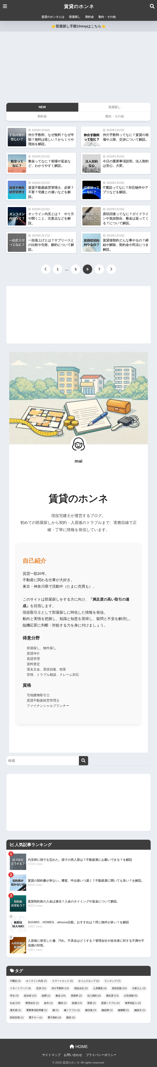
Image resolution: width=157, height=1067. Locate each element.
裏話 (62, 1003)
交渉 (41, 988)
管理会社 (32, 1003)
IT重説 (15, 981)
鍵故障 (107, 1010)
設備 (77, 1003)
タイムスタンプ (88, 981)
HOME (81, 1046)
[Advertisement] (78, 67)
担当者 (30, 995)
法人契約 (94, 995)
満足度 (112, 995)
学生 (14, 995)
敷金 (61, 995)
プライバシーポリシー (101, 1055)
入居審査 (100, 988)
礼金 (15, 1003)
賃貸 (91, 1003)
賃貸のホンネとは (52, 16)
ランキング (112, 981)
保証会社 (81, 988)
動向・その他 (107, 16)
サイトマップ (51, 1055)
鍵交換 (90, 1010)
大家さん (139, 988)
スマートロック (62, 981)
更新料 (76, 995)
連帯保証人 (133, 1003)
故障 (46, 995)
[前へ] (45, 269)
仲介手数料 (60, 988)
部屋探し (75, 16)
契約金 (89, 16)
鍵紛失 (139, 1010)
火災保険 (130, 995)
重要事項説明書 (36, 1010)
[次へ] (111, 269)
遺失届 (15, 1010)
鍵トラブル (72, 1010)
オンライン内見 (36, 981)
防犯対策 (17, 1017)
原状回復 (119, 988)
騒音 (70, 1017)
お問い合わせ (73, 1055)
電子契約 (54, 1017)
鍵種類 (123, 1010)
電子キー (35, 1017)
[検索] (83, 760)
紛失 (48, 1003)
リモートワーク (20, 988)
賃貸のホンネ (79, 6)
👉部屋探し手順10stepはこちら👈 (78, 26)
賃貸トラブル (110, 1003)
